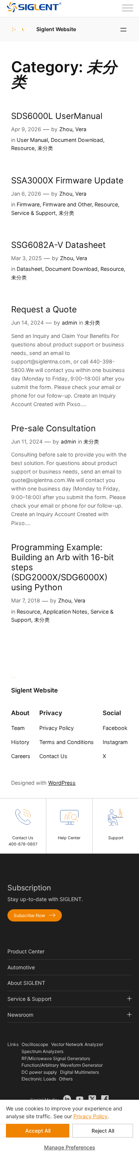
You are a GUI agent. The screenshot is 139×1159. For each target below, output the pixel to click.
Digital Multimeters (79, 1072)
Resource (22, 148)
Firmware (28, 204)
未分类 (45, 148)
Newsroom (20, 1015)
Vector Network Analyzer (77, 1044)
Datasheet (29, 269)
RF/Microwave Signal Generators (55, 1058)
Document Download (77, 140)
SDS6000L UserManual (56, 116)
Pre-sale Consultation (53, 428)
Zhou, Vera (72, 129)
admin (69, 322)
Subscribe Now (29, 915)
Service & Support (33, 213)
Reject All (103, 1131)
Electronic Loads (38, 1079)
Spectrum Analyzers (42, 1051)
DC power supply (39, 1072)
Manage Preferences (69, 1147)
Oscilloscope (34, 1044)
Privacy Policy (90, 1116)
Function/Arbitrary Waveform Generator (62, 1065)
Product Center (25, 951)
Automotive (21, 967)
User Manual (32, 140)
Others (66, 1079)
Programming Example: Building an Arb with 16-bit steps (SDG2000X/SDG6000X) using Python (62, 567)
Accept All (37, 1131)
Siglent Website (56, 29)
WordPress (62, 783)
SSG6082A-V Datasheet (58, 245)
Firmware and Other (67, 204)
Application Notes (65, 611)
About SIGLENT (26, 983)
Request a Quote (44, 309)
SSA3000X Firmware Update (67, 180)
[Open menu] (123, 29)
